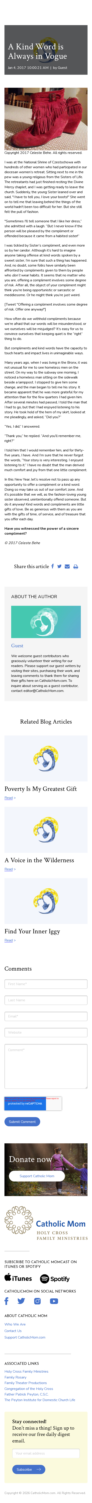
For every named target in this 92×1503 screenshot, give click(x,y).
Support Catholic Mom (37, 1176)
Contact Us (13, 1330)
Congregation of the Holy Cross (28, 1388)
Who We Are (15, 1324)
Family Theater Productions (25, 1382)
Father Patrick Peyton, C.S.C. (26, 1394)
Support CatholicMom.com (24, 1337)
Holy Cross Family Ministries (26, 1371)
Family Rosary (15, 1377)
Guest (62, 67)
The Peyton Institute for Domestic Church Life (39, 1400)
